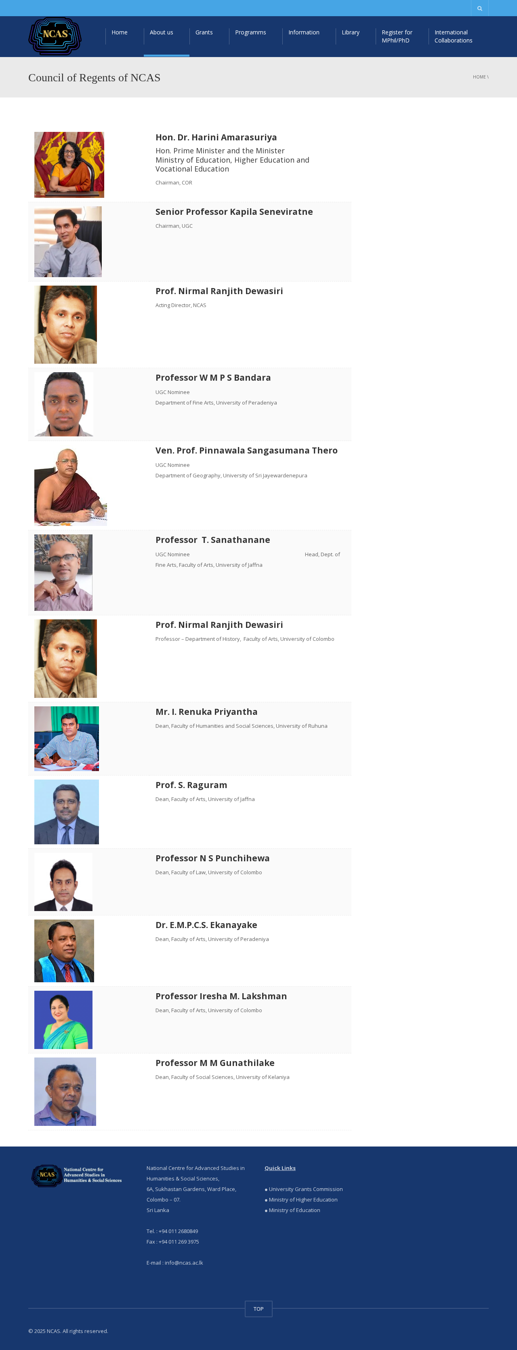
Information (303, 32)
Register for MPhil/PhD (397, 36)
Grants (204, 32)
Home (119, 32)
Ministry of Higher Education (303, 1199)
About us (161, 32)
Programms (250, 32)
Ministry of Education (294, 1210)
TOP (259, 1308)
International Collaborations (454, 36)
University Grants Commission (305, 1189)
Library (350, 32)
